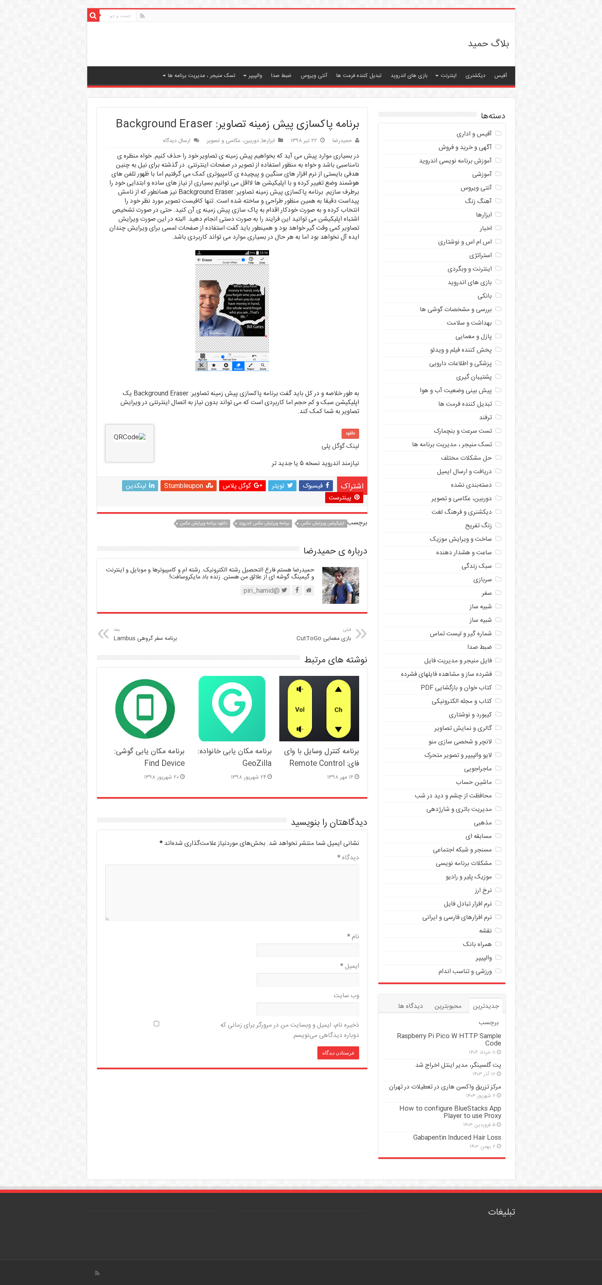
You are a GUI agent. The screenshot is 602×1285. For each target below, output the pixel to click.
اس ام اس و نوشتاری (465, 242)
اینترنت (449, 75)
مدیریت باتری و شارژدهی (459, 809)
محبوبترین (448, 1006)
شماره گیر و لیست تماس (461, 634)
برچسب (489, 1023)
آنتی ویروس (314, 75)
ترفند (485, 418)
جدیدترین (486, 1006)
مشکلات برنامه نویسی (464, 863)
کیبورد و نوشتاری (470, 715)
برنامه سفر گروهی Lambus (145, 635)
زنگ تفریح (478, 526)
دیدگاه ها (410, 1006)
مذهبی (483, 823)
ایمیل (349, 966)
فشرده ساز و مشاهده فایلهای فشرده (446, 674)
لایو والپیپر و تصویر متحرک (458, 755)
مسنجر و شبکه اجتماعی (462, 850)
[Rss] (142, 16)
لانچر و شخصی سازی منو (460, 742)
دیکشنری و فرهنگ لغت (462, 512)
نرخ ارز (483, 890)
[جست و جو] (93, 15)
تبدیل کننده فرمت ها (359, 75)
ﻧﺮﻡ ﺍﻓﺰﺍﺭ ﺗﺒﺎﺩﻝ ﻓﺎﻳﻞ (468, 904)
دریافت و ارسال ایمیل (464, 472)
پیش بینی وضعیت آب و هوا (456, 391)
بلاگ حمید (488, 44)
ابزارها (268, 140)
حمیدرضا (342, 140)
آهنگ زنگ (478, 201)
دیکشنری (475, 75)
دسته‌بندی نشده (471, 485)
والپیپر (255, 75)
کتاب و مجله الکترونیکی (462, 701)
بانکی (485, 296)
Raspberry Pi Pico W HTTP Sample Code (449, 1040)
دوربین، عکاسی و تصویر (233, 140)
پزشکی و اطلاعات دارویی (460, 364)
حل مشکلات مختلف (466, 458)
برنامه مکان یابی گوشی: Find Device (149, 757)
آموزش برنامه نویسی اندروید (455, 161)
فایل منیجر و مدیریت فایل (458, 661)
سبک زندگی (477, 566)
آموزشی (482, 174)
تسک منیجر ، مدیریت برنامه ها (201, 75)
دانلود (350, 433)
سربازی (482, 580)
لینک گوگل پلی (340, 446)
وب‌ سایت (346, 996)
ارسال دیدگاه (176, 140)
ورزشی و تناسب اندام (465, 972)
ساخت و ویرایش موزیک (461, 539)
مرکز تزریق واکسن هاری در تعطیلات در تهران (445, 1087)
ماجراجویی (478, 769)
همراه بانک (477, 944)
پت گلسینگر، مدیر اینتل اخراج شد (458, 1065)
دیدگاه (348, 858)
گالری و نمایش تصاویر (463, 728)
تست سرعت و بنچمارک (463, 431)
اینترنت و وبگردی (470, 269)
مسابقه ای (479, 836)
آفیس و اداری (474, 134)
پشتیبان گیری (474, 377)
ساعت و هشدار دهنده (464, 553)
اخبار (486, 229)
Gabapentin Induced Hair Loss (457, 1138)
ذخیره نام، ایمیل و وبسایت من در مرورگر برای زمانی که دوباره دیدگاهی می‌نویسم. (289, 1030)
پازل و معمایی (473, 337)
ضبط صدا (281, 75)
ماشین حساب (474, 782)
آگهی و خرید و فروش (465, 147)
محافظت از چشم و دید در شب (453, 796)
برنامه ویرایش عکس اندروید (264, 523)
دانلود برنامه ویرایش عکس (203, 523)
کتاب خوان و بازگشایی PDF (456, 688)
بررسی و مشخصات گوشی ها (456, 310)
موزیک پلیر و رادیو (469, 877)
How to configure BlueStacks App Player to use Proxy (450, 1112)
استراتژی (480, 256)
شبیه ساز (481, 607)
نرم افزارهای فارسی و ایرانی (457, 917)
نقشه (485, 931)
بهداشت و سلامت (469, 323)
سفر (487, 593)
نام (353, 937)
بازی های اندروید (409, 75)
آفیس (500, 75)
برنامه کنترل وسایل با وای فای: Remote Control (321, 757)
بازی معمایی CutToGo (323, 635)
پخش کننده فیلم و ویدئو (461, 350)
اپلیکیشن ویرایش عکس (322, 523)
